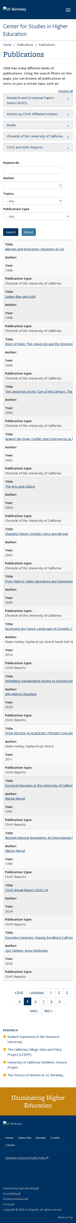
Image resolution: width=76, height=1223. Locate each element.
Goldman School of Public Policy (27, 1158)
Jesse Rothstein (36, 950)
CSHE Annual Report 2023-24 (26, 890)
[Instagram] (31, 1131)
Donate (41, 1138)
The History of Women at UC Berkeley (35, 1075)
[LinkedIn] (15, 1131)
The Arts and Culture (20, 486)
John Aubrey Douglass (21, 694)
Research (10, 1030)
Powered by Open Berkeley (20, 1188)
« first (20, 993)
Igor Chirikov (14, 950)
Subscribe (24, 1138)
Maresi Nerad (15, 798)
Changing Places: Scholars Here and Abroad (36, 534)
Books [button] (11, 125)
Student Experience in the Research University (33, 1039)
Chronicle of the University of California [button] (35, 136)
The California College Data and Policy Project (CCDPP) (34, 1052)
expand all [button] (65, 91)
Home (7, 45)
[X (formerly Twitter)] (7, 1131)
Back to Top (65, 1217)
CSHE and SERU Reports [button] (25, 147)
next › (35, 1011)
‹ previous (38, 993)
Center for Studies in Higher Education (35, 30)
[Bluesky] (40, 1131)
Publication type (16, 209)
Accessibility (11, 1193)
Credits (55, 1138)
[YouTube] (23, 1131)
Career (10, 1145)
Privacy (8, 1204)
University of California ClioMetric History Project (37, 1064)
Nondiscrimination (15, 1199)
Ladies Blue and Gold (20, 296)
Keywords (11, 162)
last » (50, 1011)
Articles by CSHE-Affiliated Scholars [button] (32, 114)
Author (8, 178)
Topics (8, 193)
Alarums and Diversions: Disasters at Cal (34, 249)
